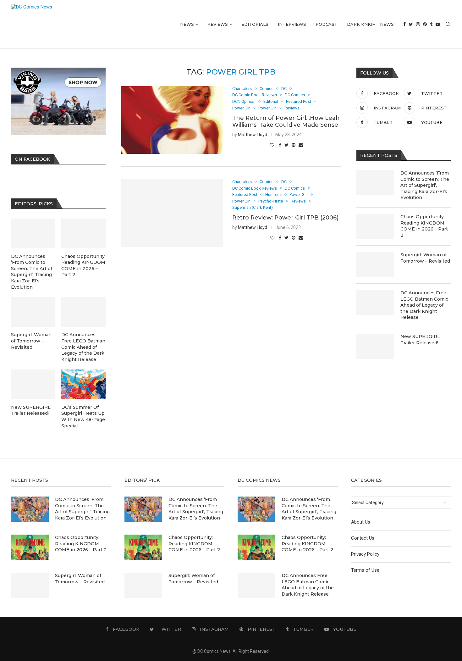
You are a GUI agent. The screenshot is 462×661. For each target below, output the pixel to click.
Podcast (327, 24)
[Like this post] (272, 144)
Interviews (292, 24)
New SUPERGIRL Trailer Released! (420, 340)
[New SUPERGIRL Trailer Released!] (375, 346)
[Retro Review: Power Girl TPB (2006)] (172, 213)
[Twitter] (411, 24)
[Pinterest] (425, 24)
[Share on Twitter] (286, 144)
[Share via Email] (301, 144)
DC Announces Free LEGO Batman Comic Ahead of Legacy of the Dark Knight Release (424, 305)
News (187, 24)
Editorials (254, 24)
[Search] (448, 24)
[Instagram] (418, 24)
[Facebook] (404, 24)
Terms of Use (365, 570)
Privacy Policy (365, 554)
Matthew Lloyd (252, 134)
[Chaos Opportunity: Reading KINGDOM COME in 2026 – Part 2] (375, 226)
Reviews (217, 24)
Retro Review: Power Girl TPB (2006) (285, 217)
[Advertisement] (231, 303)
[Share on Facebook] (280, 144)
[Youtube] (438, 24)
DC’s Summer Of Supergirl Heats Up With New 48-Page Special (83, 416)
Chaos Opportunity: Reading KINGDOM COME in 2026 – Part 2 (424, 226)
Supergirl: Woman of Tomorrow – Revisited (425, 258)
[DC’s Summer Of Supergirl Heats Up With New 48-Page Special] (83, 384)
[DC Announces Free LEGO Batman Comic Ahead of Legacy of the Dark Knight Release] (375, 302)
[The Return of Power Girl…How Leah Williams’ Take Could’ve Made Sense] (172, 120)
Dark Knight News (370, 24)
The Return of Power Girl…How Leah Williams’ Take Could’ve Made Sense (286, 121)
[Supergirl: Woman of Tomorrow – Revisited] (375, 264)
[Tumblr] (431, 24)
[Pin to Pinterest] (293, 144)
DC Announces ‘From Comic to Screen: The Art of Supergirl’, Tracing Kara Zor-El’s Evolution (424, 185)
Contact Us (362, 538)
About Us (360, 522)
